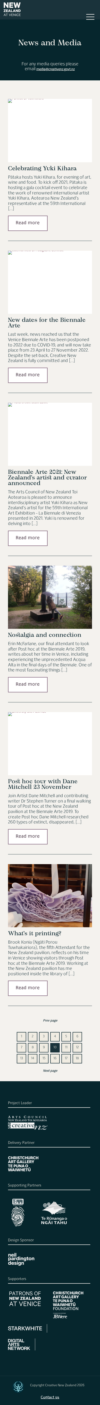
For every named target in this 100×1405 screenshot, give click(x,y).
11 (66, 1047)
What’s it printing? (34, 934)
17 (66, 1058)
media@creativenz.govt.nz (55, 69)
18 (77, 1058)
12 (77, 1047)
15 (43, 1058)
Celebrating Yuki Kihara (42, 169)
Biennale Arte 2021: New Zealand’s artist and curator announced (47, 477)
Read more (28, 223)
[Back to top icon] (18, 1387)
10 (55, 1047)
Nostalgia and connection (44, 635)
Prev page (50, 1021)
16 (55, 1058)
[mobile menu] (90, 19)
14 (32, 1058)
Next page (50, 1071)
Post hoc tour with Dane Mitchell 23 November (43, 784)
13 (21, 1058)
